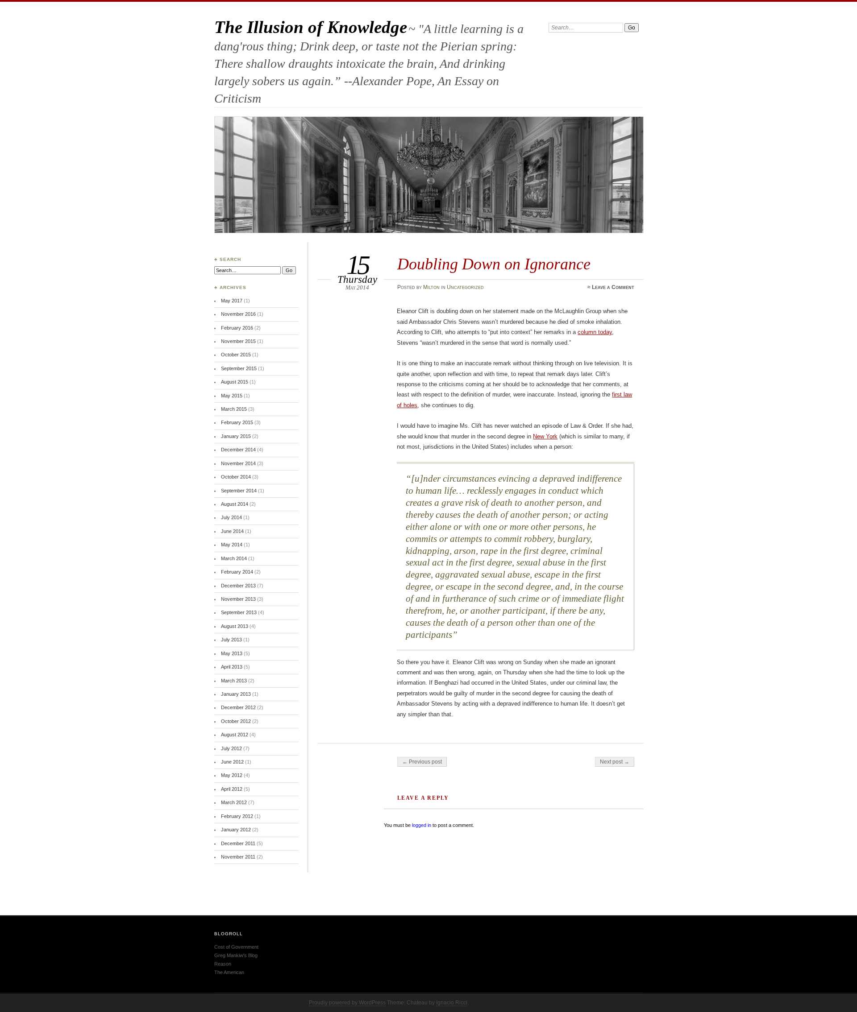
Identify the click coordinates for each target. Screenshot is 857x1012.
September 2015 (239, 368)
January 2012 (236, 829)
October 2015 (236, 354)
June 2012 (232, 761)
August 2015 (234, 381)
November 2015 (238, 341)
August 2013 (234, 626)
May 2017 (231, 300)
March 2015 (234, 409)
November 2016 (238, 314)
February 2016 (237, 327)
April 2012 (231, 789)
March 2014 (234, 558)
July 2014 (231, 517)
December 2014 (238, 449)
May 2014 (231, 544)
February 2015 (237, 422)
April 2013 (231, 666)
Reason (222, 964)
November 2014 (238, 463)
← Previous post (422, 762)
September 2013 (239, 612)
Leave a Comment (613, 287)
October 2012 (236, 721)
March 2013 (234, 680)
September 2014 (239, 490)
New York (545, 436)
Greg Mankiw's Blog (236, 955)
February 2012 (237, 816)
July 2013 (231, 639)
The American (229, 972)
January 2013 (236, 694)
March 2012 (234, 802)
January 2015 (236, 436)
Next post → (614, 762)
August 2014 (234, 504)
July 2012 (231, 748)
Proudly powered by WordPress (347, 1003)
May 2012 (231, 775)
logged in (421, 825)
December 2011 (238, 843)
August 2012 (234, 734)
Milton (431, 287)
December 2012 (238, 707)
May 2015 (231, 395)
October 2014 (236, 476)
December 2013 (238, 585)
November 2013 (238, 599)
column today (595, 332)
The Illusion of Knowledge (310, 27)
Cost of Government (236, 947)
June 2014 (232, 531)
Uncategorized (465, 287)
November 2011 (238, 856)
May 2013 (231, 653)
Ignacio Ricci (451, 1003)
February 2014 (237, 571)
